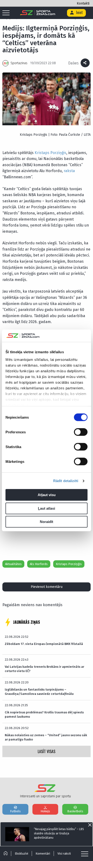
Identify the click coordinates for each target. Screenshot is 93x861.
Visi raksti (64, 853)
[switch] (81, 432)
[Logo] (37, 12)
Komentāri (43, 853)
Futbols (15, 811)
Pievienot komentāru (46, 587)
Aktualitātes (13, 564)
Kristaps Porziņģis (50, 152)
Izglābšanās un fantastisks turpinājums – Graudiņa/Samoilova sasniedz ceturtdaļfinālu (39, 692)
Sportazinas (18, 63)
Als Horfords (39, 564)
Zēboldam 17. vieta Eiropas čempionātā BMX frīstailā (44, 644)
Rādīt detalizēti (65, 481)
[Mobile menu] (7, 13)
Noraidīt (46, 522)
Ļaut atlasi (46, 508)
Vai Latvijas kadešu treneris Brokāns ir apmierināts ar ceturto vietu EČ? (44, 669)
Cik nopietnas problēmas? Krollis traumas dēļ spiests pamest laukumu (44, 714)
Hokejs (45, 811)
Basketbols (75, 811)
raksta (69, 171)
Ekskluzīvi (21, 853)
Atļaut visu (47, 495)
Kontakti (83, 3)
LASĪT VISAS (46, 751)
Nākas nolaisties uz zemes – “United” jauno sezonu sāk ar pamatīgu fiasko (46, 737)
